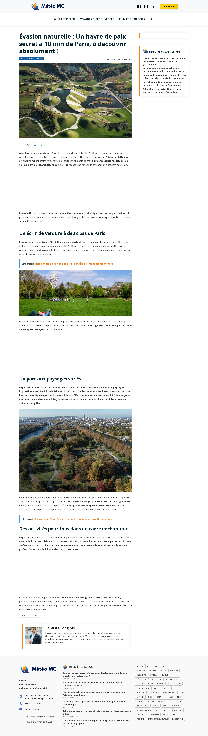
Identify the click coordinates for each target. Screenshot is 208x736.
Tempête (166, 710)
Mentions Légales (28, 684)
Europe (150, 684)
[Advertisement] (75, 190)
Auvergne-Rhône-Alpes (146, 671)
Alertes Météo (64, 19)
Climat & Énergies (132, 19)
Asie (163, 666)
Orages (170, 697)
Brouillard (141, 675)
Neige (149, 697)
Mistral (140, 697)
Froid (169, 684)
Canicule (153, 675)
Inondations (153, 692)
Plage (179, 697)
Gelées (178, 684)
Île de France (26, 615)
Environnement (171, 679)
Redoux (156, 706)
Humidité (140, 692)
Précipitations (143, 706)
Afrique (140, 666)
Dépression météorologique (149, 679)
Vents (165, 714)
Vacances (155, 714)
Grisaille (156, 688)
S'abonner (169, 6)
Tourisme (178, 710)
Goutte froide (143, 688)
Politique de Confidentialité (33, 688)
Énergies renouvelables (158, 719)
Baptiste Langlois (125, 59)
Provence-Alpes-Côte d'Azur (170, 701)
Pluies (139, 701)
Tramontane (142, 714)
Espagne (140, 684)
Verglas (174, 714)
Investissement (169, 692)
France (160, 684)
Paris (37, 615)
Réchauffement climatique (148, 710)
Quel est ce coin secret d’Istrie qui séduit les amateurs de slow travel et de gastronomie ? (164, 61)
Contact (23, 680)
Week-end (140, 719)
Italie (181, 692)
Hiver (175, 688)
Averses (163, 671)
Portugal (150, 701)
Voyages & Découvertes (97, 19)
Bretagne (174, 671)
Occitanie (159, 697)
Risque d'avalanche (171, 706)
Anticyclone (152, 666)
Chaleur (164, 675)
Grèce (166, 688)
